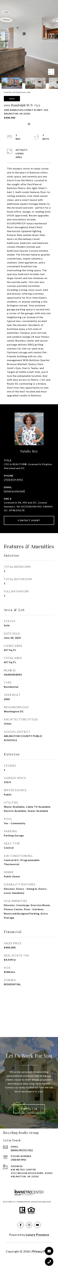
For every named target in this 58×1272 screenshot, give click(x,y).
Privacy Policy (42, 1251)
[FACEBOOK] (21, 1225)
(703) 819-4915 (13, 479)
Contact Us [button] (29, 1108)
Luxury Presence (37, 1234)
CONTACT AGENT (29, 520)
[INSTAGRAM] (29, 1225)
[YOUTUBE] (37, 1225)
